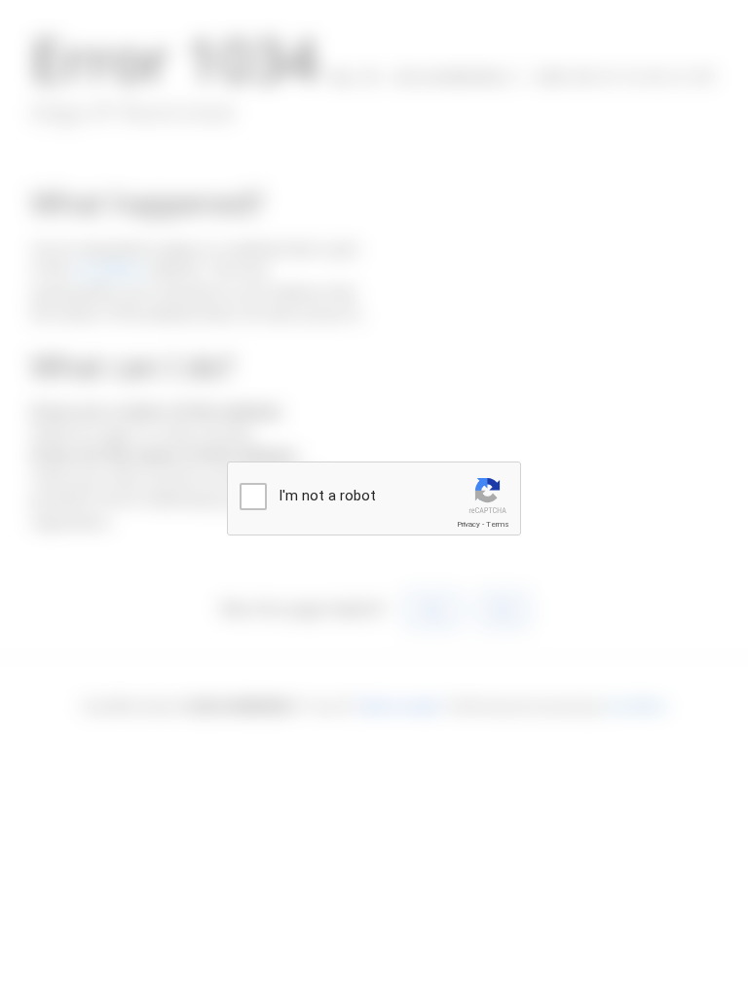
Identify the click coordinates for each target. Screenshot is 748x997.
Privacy (468, 524)
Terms (497, 524)
